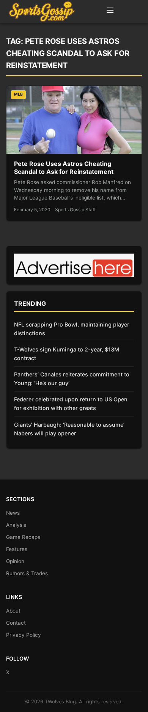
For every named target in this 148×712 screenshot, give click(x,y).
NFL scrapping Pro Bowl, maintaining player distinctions (71, 328)
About (13, 611)
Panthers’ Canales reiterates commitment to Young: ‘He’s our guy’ (71, 378)
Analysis (16, 525)
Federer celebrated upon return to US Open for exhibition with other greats (71, 403)
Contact (16, 623)
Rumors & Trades (27, 573)
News (13, 513)
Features (16, 549)
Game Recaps (23, 537)
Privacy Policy (23, 635)
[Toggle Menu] (110, 11)
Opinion (15, 561)
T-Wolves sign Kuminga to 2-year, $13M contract (66, 353)
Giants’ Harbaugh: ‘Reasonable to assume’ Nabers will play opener (69, 428)
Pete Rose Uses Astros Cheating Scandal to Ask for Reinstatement (63, 168)
